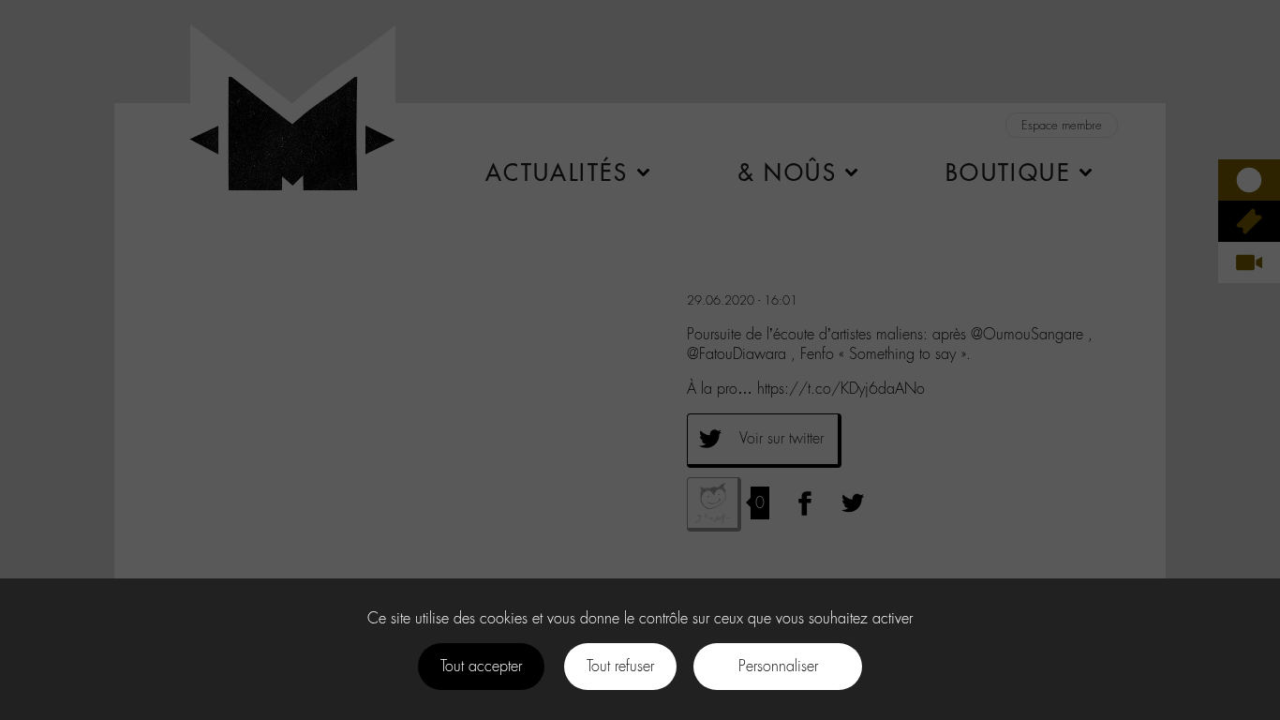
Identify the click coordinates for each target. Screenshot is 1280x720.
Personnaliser (778, 666)
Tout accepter (481, 666)
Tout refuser (620, 666)
